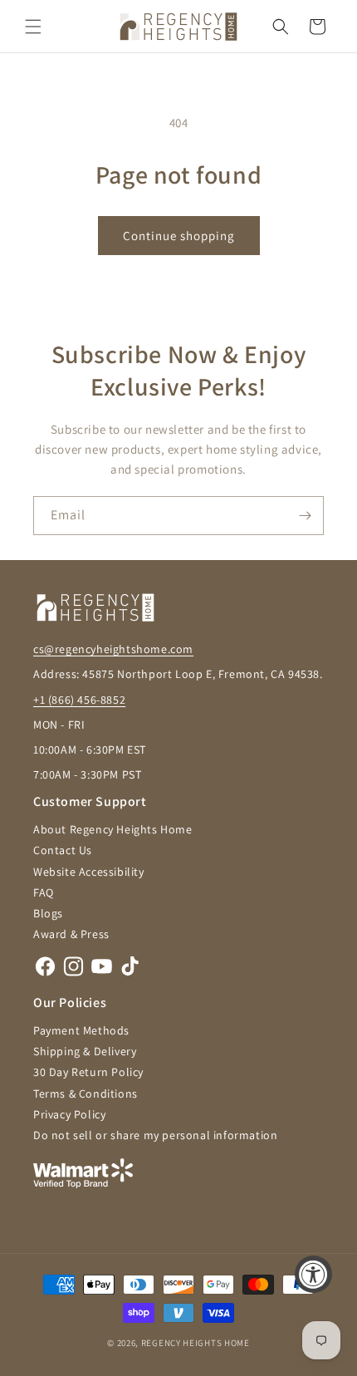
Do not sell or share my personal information (155, 1135)
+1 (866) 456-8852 (79, 699)
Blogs (48, 913)
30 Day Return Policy (88, 1071)
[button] (33, 26)
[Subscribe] (304, 515)
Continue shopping (179, 235)
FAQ (43, 892)
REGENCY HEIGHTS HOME (195, 1343)
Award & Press (71, 933)
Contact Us (62, 850)
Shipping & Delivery (84, 1051)
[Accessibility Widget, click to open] (313, 1274)
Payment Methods (81, 1030)
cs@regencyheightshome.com (113, 648)
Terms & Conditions (85, 1093)
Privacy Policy (69, 1114)
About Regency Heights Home (113, 829)
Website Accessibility (88, 871)
